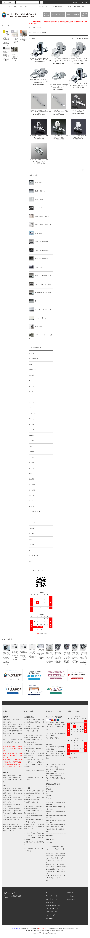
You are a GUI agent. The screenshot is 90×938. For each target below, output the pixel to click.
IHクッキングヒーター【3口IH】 (43, 275)
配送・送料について (51, 899)
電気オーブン (38, 301)
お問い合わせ (70, 6)
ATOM (51, 918)
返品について (49, 902)
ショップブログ (50, 915)
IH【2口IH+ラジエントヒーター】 (43, 292)
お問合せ (77, 14)
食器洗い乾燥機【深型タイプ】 (43, 216)
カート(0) (84, 2)
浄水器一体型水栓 (39, 191)
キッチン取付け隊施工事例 (57, 6)
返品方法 (62, 14)
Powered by (36, 933)
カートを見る (71, 896)
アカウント (74, 2)
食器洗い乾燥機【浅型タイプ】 (43, 224)
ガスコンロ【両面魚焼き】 (42, 241)
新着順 (86, 38)
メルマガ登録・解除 (43, 6)
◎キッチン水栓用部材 (37, 27)
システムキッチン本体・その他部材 (40, 336)
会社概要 (69, 14)
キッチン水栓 (38, 182)
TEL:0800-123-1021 (79, 6)
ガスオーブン (38, 267)
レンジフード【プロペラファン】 (43, 309)
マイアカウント (71, 892)
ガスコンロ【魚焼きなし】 (42, 258)
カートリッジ (38, 208)
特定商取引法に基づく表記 (53, 905)
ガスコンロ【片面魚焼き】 (42, 250)
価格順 (81, 38)
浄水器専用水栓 (38, 199)
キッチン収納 (38, 326)
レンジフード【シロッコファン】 (43, 318)
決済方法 (54, 14)
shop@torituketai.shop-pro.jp (57, 930)
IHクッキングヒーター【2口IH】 (43, 284)
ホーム (4, 6)
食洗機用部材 (38, 233)
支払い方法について (51, 896)
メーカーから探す (13, 6)
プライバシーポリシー (52, 908)
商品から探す (23, 6)
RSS (47, 918)
